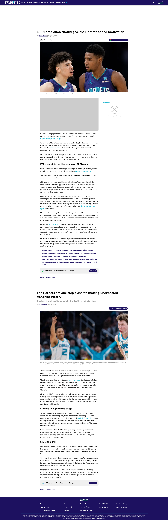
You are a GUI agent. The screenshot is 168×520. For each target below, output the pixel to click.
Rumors (29, 2)
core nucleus (53, 224)
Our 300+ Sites (104, 504)
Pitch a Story (44, 507)
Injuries (58, 2)
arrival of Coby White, (85, 418)
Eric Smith (43, 304)
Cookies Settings (86, 510)
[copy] (51, 40)
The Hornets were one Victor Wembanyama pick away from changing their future (69, 263)
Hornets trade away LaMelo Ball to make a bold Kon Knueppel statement (69, 253)
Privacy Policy (68, 507)
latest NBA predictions (83, 171)
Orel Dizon (43, 36)
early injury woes (75, 380)
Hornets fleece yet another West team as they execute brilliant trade (67, 250)
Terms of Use (85, 507)
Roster (52, 2)
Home (42, 277)
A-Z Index (67, 510)
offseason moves (55, 148)
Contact (83, 504)
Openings (67, 504)
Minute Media (31, 515)
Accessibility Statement (48, 510)
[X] (157, 2)
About (42, 504)
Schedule (37, 2)
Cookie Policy (103, 507)
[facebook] (153, 2)
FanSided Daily (121, 504)
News (23, 2)
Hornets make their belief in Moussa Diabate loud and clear (64, 256)
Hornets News (50, 277)
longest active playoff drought (50, 139)
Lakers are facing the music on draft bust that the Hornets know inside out (69, 259)
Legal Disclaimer (122, 507)
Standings (44, 2)
